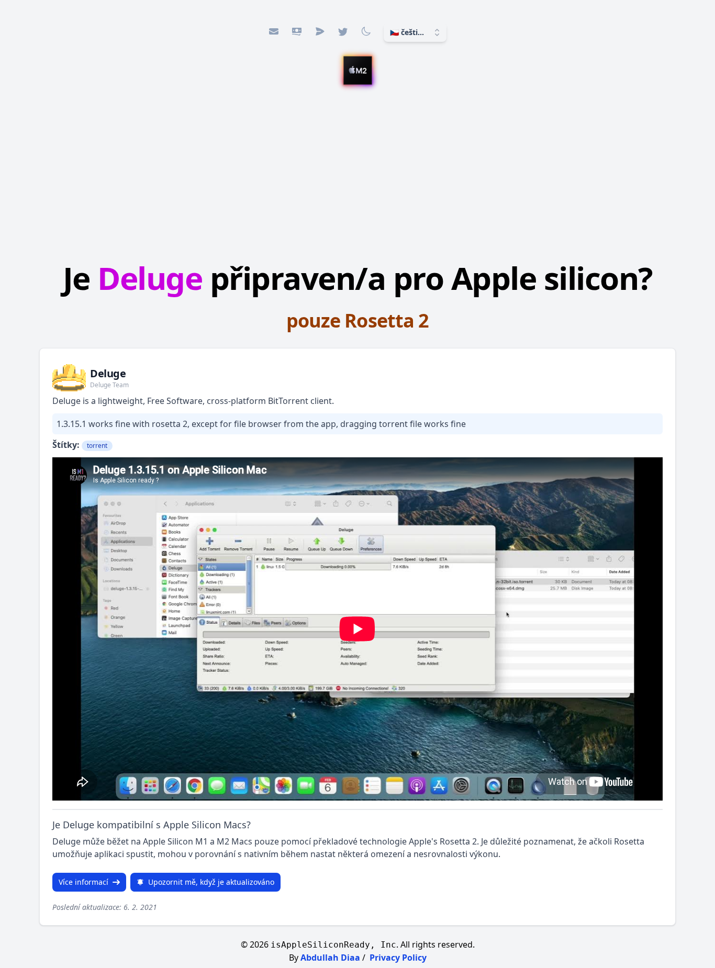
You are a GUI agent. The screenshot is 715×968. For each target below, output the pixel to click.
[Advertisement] (357, 175)
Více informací (83, 882)
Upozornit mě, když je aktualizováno (211, 882)
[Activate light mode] (366, 31)
